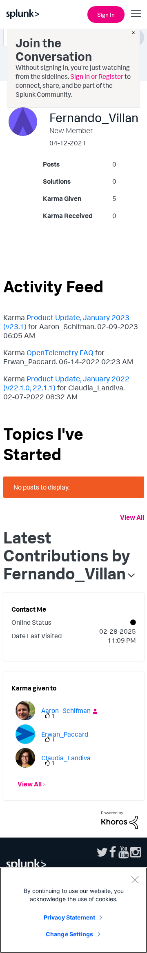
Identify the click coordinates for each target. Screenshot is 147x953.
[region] (73, 910)
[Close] (135, 879)
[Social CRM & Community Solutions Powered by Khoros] (119, 819)
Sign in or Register (96, 76)
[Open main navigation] (136, 13)
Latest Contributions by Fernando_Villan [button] (66, 555)
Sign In (106, 14)
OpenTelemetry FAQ (60, 352)
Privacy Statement (69, 917)
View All (132, 517)
